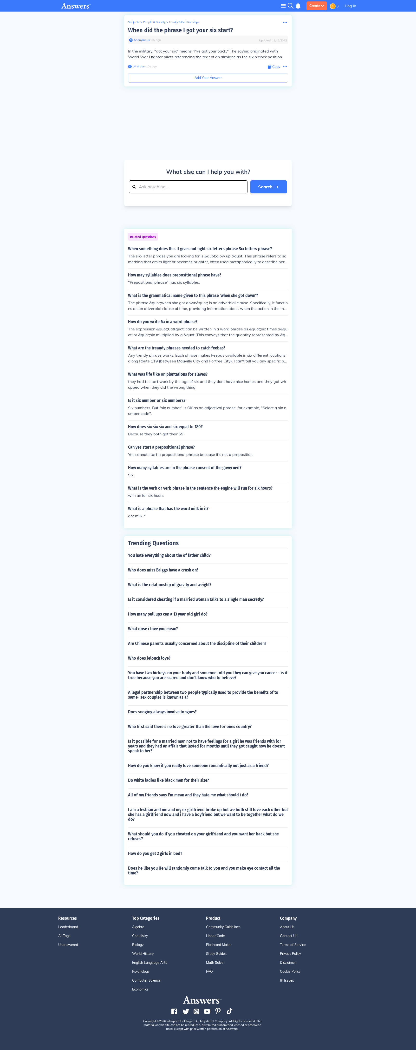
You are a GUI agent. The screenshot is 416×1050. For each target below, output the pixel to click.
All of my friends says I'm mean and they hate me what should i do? (188, 795)
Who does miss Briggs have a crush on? (163, 570)
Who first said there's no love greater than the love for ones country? (190, 726)
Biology (137, 945)
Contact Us (288, 936)
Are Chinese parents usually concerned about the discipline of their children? (197, 643)
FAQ (209, 971)
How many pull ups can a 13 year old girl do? (168, 614)
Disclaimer (288, 962)
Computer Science (146, 980)
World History (143, 954)
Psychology (141, 971)
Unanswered (68, 945)
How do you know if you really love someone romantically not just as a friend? (198, 765)
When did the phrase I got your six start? (180, 30)
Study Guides (216, 954)
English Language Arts (149, 962)
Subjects (133, 22)
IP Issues (287, 980)
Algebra (138, 927)
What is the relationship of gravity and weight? (169, 584)
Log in (350, 5)
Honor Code (215, 936)
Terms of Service (293, 945)
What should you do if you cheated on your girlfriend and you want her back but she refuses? (203, 836)
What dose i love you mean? (153, 628)
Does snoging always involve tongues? (162, 712)
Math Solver (215, 962)
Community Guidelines (223, 927)
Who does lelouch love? (149, 658)
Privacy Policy (290, 954)
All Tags (64, 936)
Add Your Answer (208, 78)
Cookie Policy (290, 971)
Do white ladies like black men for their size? (168, 780)
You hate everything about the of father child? (169, 555)
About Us (287, 927)
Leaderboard (68, 927)
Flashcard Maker (219, 945)
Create (314, 6)
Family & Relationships (184, 22)
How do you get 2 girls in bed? (155, 853)
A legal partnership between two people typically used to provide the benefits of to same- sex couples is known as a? (203, 695)
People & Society (154, 22)
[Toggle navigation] (283, 5)
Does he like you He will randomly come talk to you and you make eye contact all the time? (204, 871)
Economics (140, 989)
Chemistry (140, 936)
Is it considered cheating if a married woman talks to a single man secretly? (196, 599)
